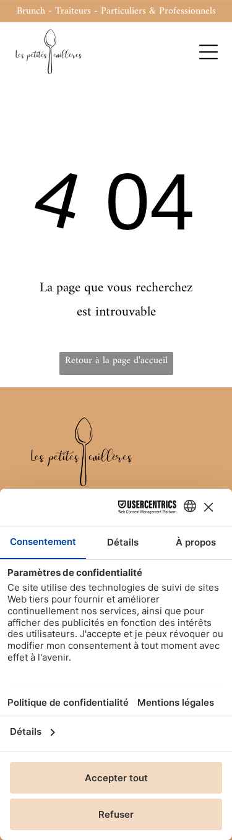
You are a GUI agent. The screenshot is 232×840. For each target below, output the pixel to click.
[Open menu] (208, 52)
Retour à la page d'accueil (116, 360)
